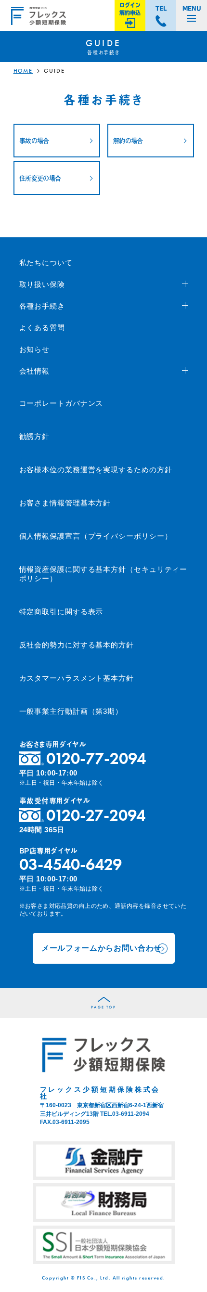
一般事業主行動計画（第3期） (71, 711)
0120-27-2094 (95, 815)
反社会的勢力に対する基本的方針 (76, 645)
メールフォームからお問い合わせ (101, 948)
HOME (23, 71)
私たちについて (46, 262)
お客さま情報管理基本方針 (65, 503)
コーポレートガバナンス (61, 403)
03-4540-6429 (70, 864)
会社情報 (34, 371)
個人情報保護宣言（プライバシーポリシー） (95, 536)
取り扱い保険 (42, 284)
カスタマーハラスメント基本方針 (76, 678)
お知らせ (34, 349)
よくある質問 (42, 327)
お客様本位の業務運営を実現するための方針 (95, 469)
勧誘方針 (34, 436)
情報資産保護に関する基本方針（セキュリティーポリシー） (103, 574)
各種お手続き (42, 306)
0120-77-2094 (96, 758)
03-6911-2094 (130, 1114)
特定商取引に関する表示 (61, 611)
